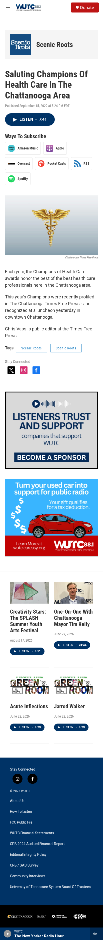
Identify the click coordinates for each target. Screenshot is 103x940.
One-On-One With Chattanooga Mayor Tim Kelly (73, 618)
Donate (87, 7)
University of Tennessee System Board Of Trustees (50, 887)
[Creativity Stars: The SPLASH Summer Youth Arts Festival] (29, 593)
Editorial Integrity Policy (28, 855)
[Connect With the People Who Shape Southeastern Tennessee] (51, 430)
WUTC (25, 791)
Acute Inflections (29, 706)
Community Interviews (28, 876)
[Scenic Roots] (20, 44)
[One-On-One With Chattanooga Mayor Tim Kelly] (73, 593)
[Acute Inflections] (29, 687)
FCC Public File (21, 822)
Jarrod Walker (69, 706)
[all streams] (96, 934)
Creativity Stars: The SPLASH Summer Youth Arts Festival (28, 621)
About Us (17, 801)
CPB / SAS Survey (24, 865)
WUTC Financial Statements (32, 833)
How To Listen (21, 812)
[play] (7, 933)
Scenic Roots (54, 44)
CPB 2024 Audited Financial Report (37, 844)
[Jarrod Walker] (73, 687)
